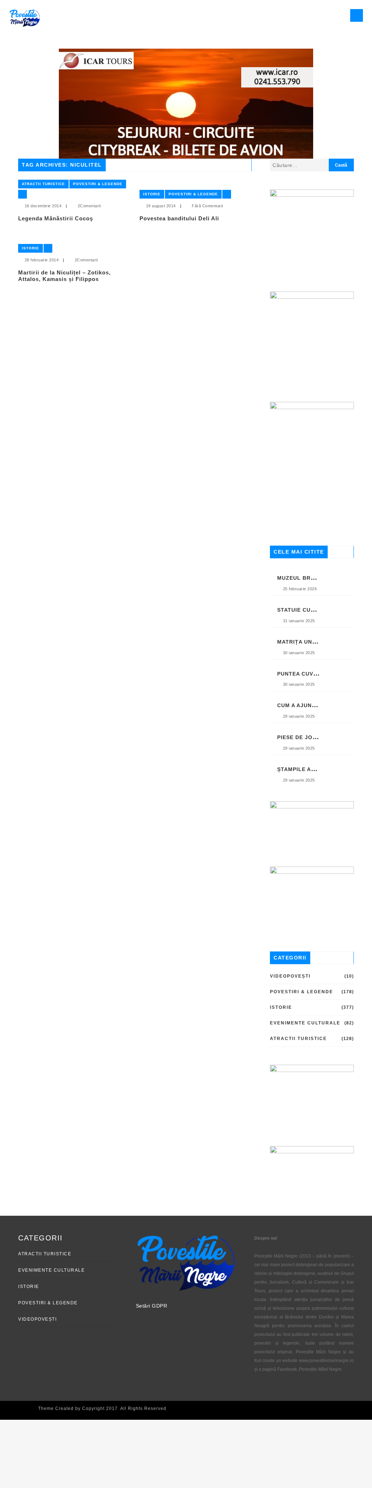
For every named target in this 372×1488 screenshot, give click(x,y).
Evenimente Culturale (305, 1023)
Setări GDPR (151, 1306)
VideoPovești (290, 976)
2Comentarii (89, 206)
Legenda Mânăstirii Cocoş (55, 218)
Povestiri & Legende (97, 184)
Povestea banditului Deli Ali (179, 218)
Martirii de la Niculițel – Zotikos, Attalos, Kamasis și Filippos (64, 275)
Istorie (152, 194)
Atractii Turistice (43, 184)
